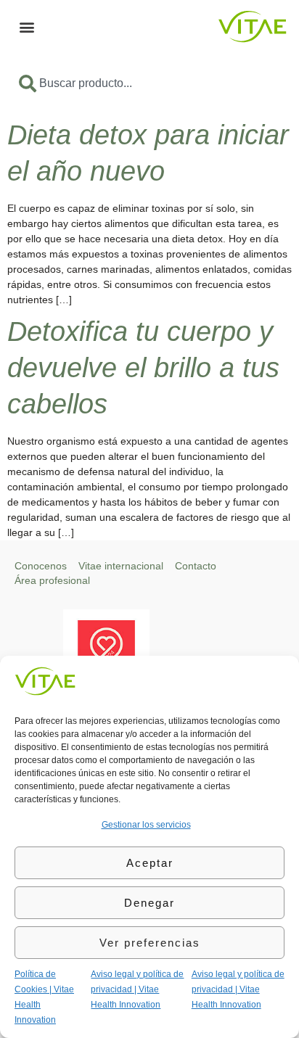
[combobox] (149, 83)
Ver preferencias (149, 942)
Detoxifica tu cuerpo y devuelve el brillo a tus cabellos (143, 367)
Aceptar (149, 863)
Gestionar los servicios (146, 825)
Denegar (149, 903)
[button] (26, 26)
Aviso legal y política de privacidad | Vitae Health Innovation (137, 989)
